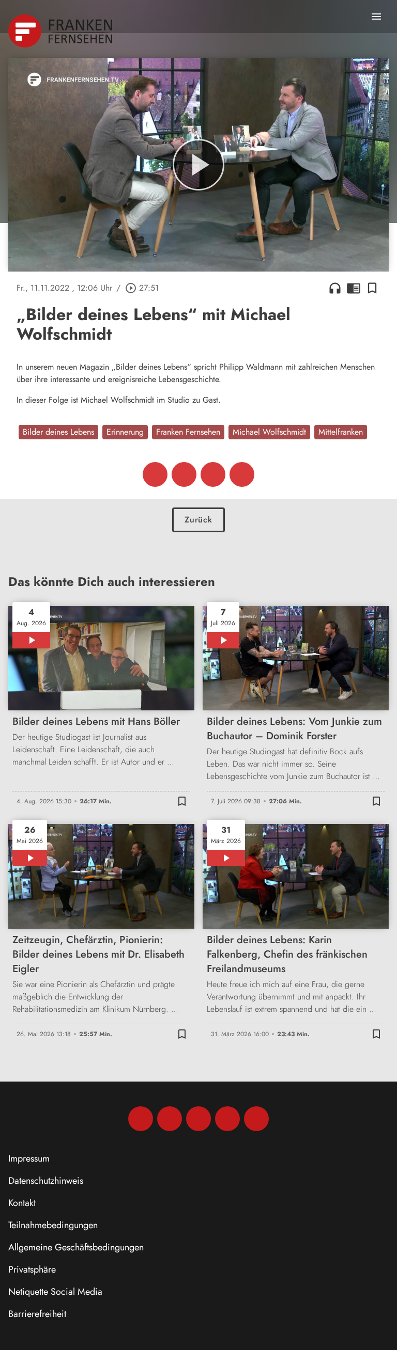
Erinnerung (125, 432)
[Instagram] (169, 1118)
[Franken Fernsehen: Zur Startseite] (61, 30)
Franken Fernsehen (188, 432)
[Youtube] (198, 1118)
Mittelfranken (340, 432)
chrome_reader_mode (353, 288)
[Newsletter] (256, 1118)
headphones (335, 288)
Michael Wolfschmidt (269, 432)
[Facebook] (140, 1118)
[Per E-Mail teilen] (242, 474)
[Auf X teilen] (184, 474)
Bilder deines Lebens (58, 432)
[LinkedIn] (227, 1118)
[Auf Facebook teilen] (155, 474)
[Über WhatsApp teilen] (213, 474)
